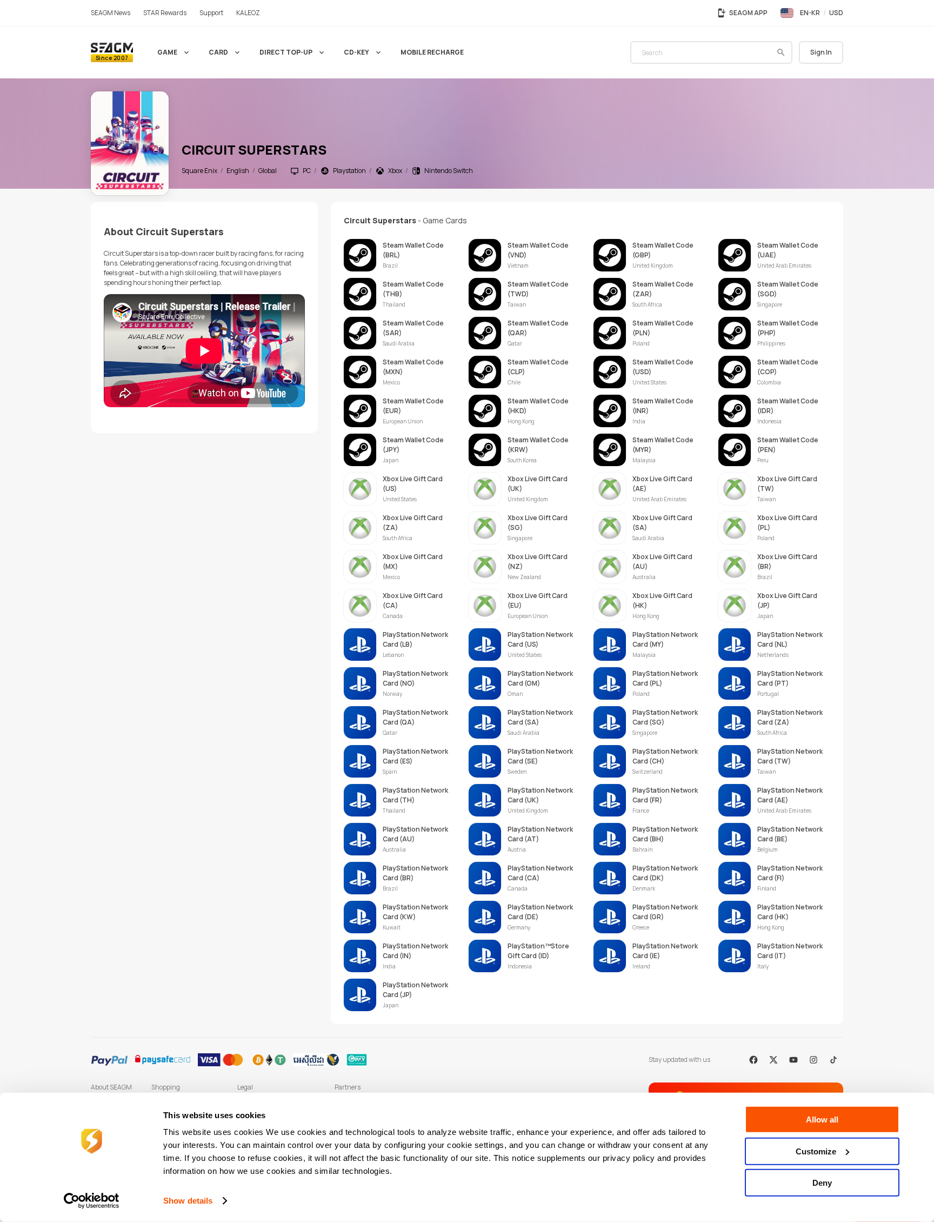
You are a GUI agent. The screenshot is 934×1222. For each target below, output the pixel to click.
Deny (822, 1182)
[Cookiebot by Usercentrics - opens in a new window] (91, 1201)
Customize (816, 1150)
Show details (187, 1200)
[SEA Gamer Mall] (112, 52)
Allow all (822, 1119)
